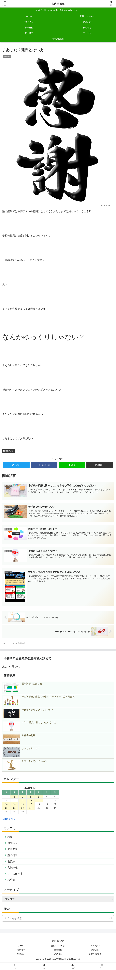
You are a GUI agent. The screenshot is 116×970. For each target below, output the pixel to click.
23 (22, 808)
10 (30, 800)
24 (30, 808)
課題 (10, 837)
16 (22, 804)
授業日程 (58, 950)
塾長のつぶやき (58, 945)
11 (39, 800)
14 (6, 804)
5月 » (12, 819)
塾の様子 (21, 954)
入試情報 (12, 867)
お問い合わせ (95, 954)
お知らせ (12, 843)
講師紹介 (21, 950)
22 (14, 808)
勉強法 (11, 861)
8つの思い (95, 945)
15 (14, 804)
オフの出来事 (15, 873)
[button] (99, 465)
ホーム (21, 945)
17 (30, 804)
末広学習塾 (58, 3)
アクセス (58, 954)
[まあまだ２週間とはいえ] (71, 593)
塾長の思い (9, 451)
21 (6, 808)
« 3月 (5, 819)
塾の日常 (12, 855)
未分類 (11, 879)
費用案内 (95, 950)
